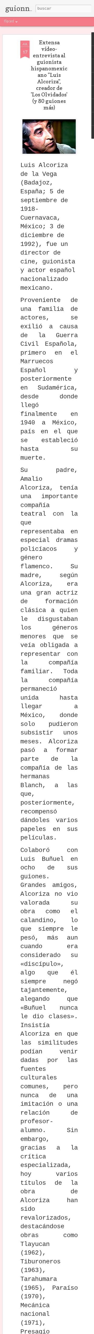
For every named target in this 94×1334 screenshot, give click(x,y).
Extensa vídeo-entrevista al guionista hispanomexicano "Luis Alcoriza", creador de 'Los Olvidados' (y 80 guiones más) (49, 75)
